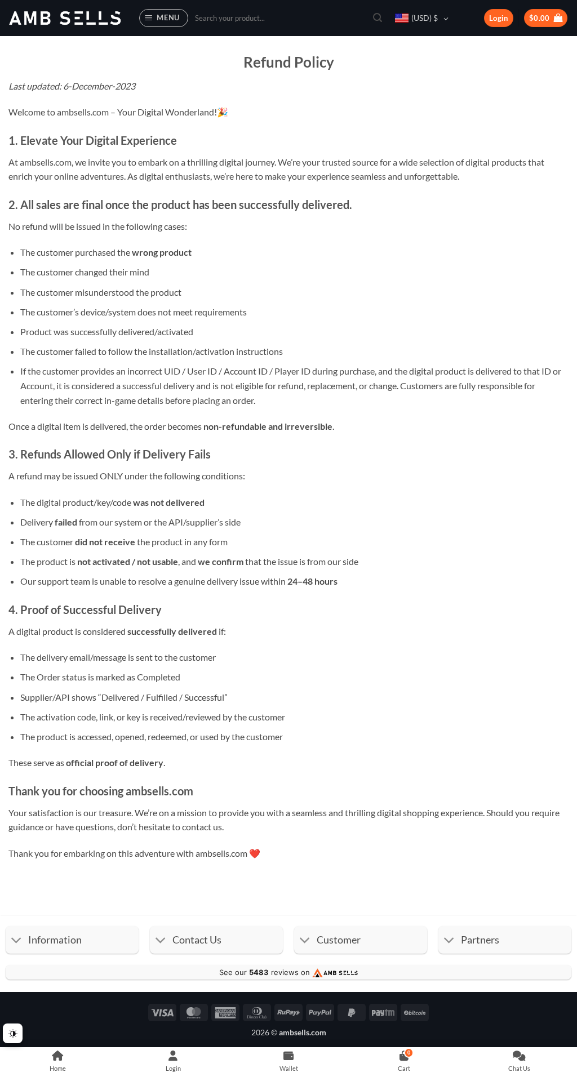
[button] (164, 18)
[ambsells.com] (64, 18)
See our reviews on (265, 972)
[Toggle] (17, 941)
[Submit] (377, 18)
